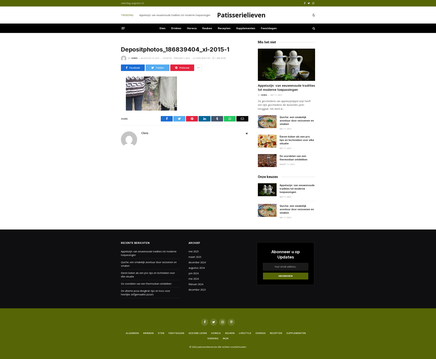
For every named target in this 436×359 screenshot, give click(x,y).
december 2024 (197, 262)
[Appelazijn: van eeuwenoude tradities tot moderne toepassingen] (286, 65)
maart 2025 (195, 257)
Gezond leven (198, 333)
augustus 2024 (197, 267)
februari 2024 (196, 284)
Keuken (207, 28)
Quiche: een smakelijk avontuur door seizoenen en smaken (171, 15)
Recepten (224, 28)
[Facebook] (109, 87)
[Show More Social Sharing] (198, 67)
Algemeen (132, 333)
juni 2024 (194, 273)
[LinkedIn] (109, 102)
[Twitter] (109, 94)
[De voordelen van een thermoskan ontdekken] (267, 160)
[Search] (313, 28)
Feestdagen (269, 28)
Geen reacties (203, 58)
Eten (162, 28)
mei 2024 (194, 278)
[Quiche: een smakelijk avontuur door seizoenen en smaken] (267, 121)
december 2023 (197, 289)
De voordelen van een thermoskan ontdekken (293, 158)
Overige (260, 333)
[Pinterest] (109, 116)
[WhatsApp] (109, 109)
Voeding (212, 338)
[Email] (109, 123)
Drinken (176, 28)
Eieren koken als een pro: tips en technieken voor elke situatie (297, 140)
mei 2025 (194, 251)
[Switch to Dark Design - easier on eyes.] (313, 15)
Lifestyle (245, 333)
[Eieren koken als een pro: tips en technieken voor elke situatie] (267, 141)
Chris (134, 58)
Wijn (226, 338)
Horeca (192, 28)
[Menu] (123, 28)
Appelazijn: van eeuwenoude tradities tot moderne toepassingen (286, 87)
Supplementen (245, 28)
